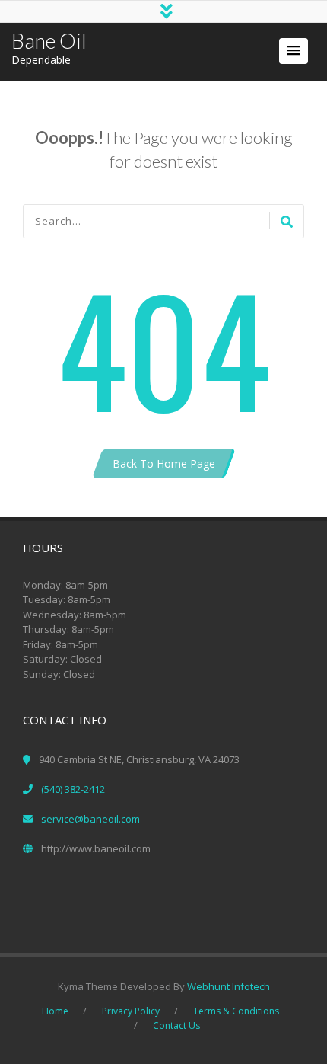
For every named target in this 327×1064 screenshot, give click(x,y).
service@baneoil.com (90, 819)
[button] (293, 51)
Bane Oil (49, 40)
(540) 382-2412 (73, 789)
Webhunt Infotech (228, 986)
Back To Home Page (164, 463)
